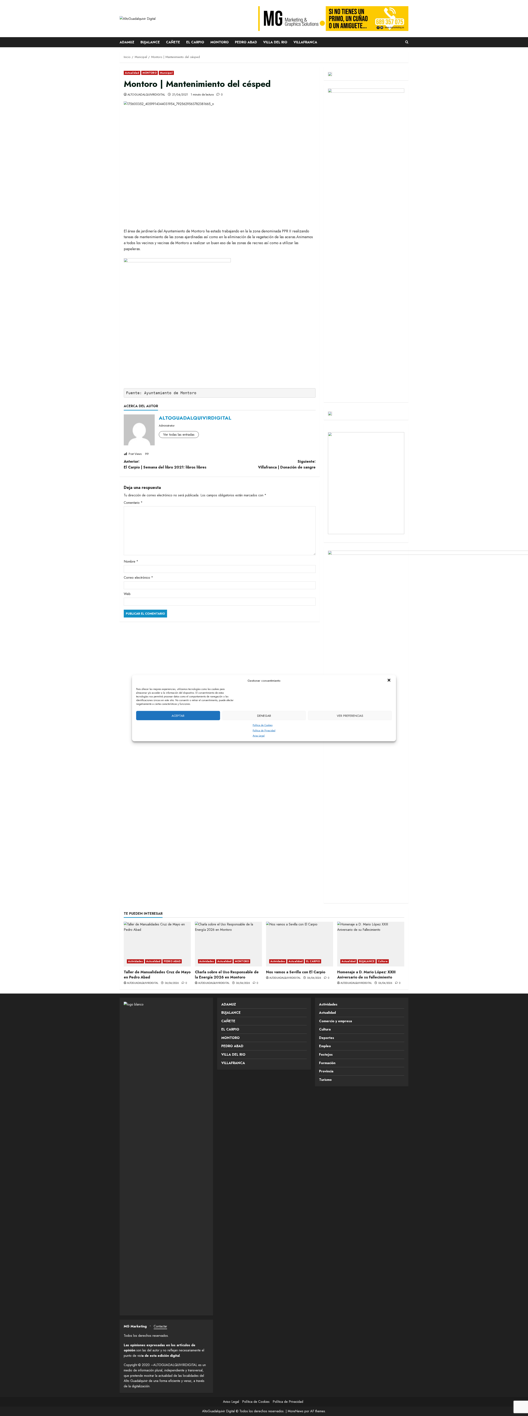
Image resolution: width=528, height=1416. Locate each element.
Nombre (131, 561)
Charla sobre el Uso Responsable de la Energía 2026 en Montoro (227, 974)
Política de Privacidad (264, 730)
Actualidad (132, 73)
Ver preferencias (350, 715)
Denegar (264, 715)
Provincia (326, 1071)
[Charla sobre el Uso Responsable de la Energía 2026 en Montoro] (228, 944)
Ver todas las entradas (178, 434)
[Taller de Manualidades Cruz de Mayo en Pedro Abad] (157, 944)
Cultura (383, 961)
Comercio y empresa (335, 1021)
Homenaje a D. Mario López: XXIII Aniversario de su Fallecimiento (366, 974)
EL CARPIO (195, 42)
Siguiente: (287, 464)
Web (127, 593)
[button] (389, 680)
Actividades (135, 961)
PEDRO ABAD (246, 42)
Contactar (160, 1326)
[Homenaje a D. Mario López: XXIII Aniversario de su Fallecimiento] (370, 944)
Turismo (325, 1079)
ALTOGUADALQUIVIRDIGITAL (146, 94)
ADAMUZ (127, 42)
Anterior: (165, 464)
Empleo (325, 1046)
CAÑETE (173, 42)
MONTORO (219, 42)
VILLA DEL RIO (275, 42)
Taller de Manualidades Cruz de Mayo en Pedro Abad (157, 974)
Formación (327, 1063)
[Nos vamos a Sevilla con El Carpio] (299, 944)
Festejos (326, 1054)
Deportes (326, 1037)
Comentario (133, 502)
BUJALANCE (150, 42)
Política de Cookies (262, 725)
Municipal (166, 73)
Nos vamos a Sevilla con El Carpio (295, 972)
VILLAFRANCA (305, 42)
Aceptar (178, 715)
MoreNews (295, 1411)
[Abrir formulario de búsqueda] (406, 42)
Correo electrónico (138, 577)
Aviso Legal (259, 735)
